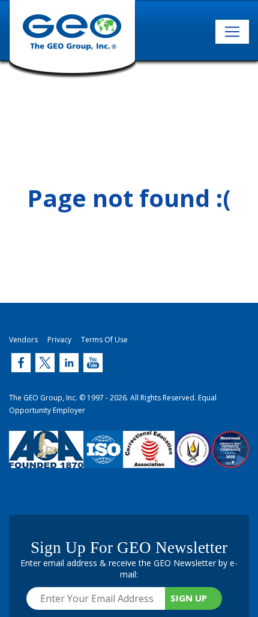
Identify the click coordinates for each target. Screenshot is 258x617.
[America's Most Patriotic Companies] (230, 458)
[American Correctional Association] (46, 458)
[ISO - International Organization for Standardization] (103, 458)
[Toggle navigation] (232, 32)
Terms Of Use (104, 340)
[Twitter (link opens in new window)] (21, 362)
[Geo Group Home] (72, 39)
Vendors (23, 340)
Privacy (59, 340)
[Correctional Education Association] (149, 458)
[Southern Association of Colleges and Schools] (193, 458)
